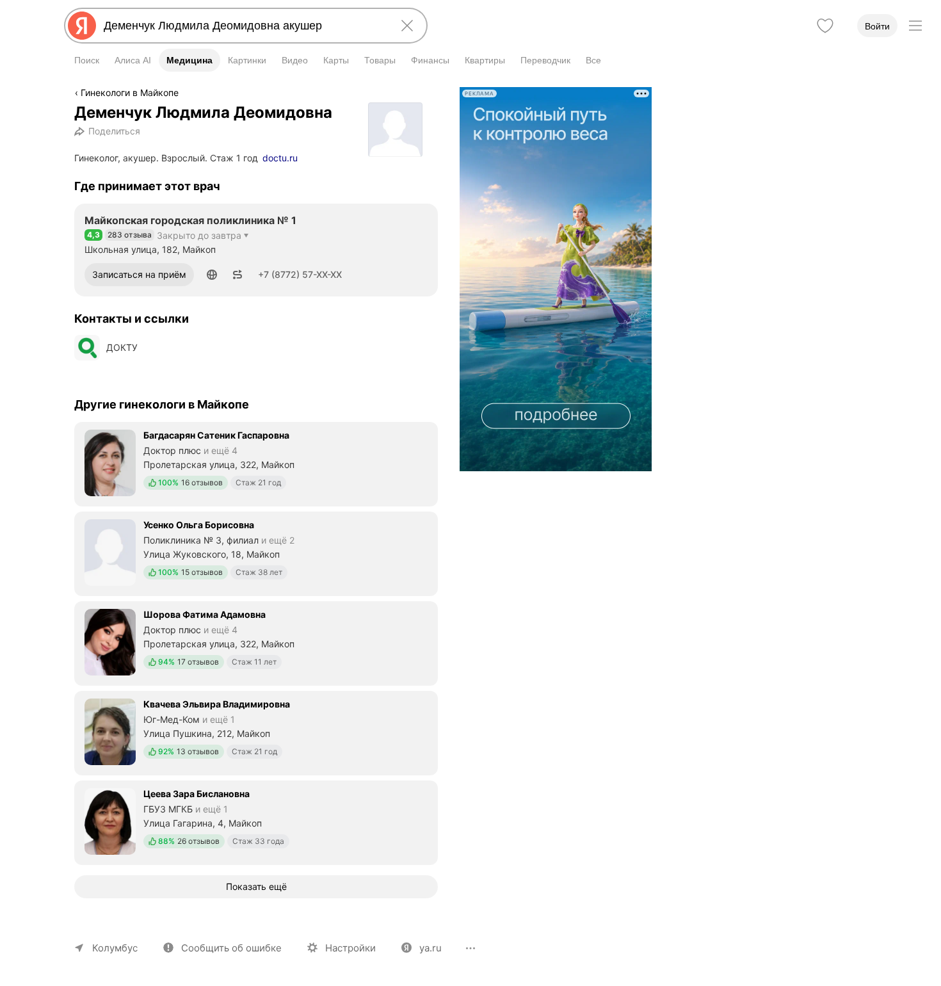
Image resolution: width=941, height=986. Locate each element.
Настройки (350, 948)
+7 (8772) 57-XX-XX (300, 274)
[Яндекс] (82, 26)
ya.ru (430, 948)
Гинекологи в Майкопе (130, 92)
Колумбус (115, 948)
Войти (877, 26)
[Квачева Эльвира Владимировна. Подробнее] (256, 732)
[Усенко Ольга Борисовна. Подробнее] (256, 552)
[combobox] (243, 25)
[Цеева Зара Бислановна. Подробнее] (256, 821)
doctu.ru (280, 157)
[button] (212, 274)
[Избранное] (825, 26)
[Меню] (915, 25)
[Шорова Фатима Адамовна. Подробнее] (256, 642)
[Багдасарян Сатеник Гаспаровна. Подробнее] (256, 463)
